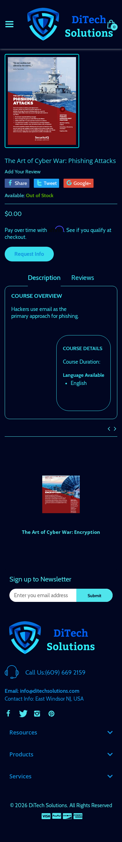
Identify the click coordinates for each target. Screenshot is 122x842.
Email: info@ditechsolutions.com (42, 691)
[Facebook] (8, 713)
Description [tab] (44, 278)
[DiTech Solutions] (70, 23)
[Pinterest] (51, 713)
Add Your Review (23, 172)
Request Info (29, 254)
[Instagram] (36, 713)
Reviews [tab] (82, 278)
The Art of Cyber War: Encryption (61, 532)
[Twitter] (22, 713)
